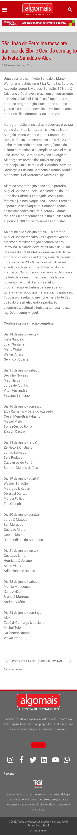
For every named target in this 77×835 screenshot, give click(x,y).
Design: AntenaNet (38, 830)
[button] (4, 9)
